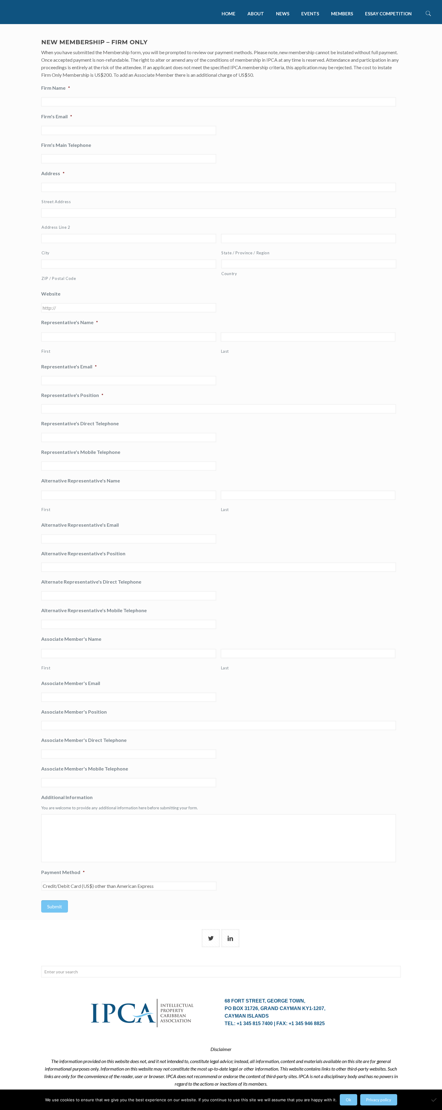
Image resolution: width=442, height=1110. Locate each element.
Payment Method (63, 872)
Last (225, 351)
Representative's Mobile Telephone (80, 452)
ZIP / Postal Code (58, 278)
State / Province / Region (245, 252)
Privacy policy (378, 1099)
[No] (434, 1100)
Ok (348, 1099)
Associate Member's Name (71, 639)
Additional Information (67, 797)
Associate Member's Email (70, 683)
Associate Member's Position (74, 712)
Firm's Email (56, 116)
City (45, 252)
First (45, 351)
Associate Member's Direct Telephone (84, 740)
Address (53, 173)
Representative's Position (72, 395)
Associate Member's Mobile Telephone (84, 768)
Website (50, 293)
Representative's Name (69, 322)
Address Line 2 (55, 227)
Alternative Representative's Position (83, 553)
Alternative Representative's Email (80, 525)
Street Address (56, 201)
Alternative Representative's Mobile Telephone (94, 610)
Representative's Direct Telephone (80, 423)
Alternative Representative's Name (80, 480)
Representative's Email (69, 366)
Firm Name (55, 88)
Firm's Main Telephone (66, 145)
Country (229, 273)
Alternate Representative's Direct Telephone (91, 581)
